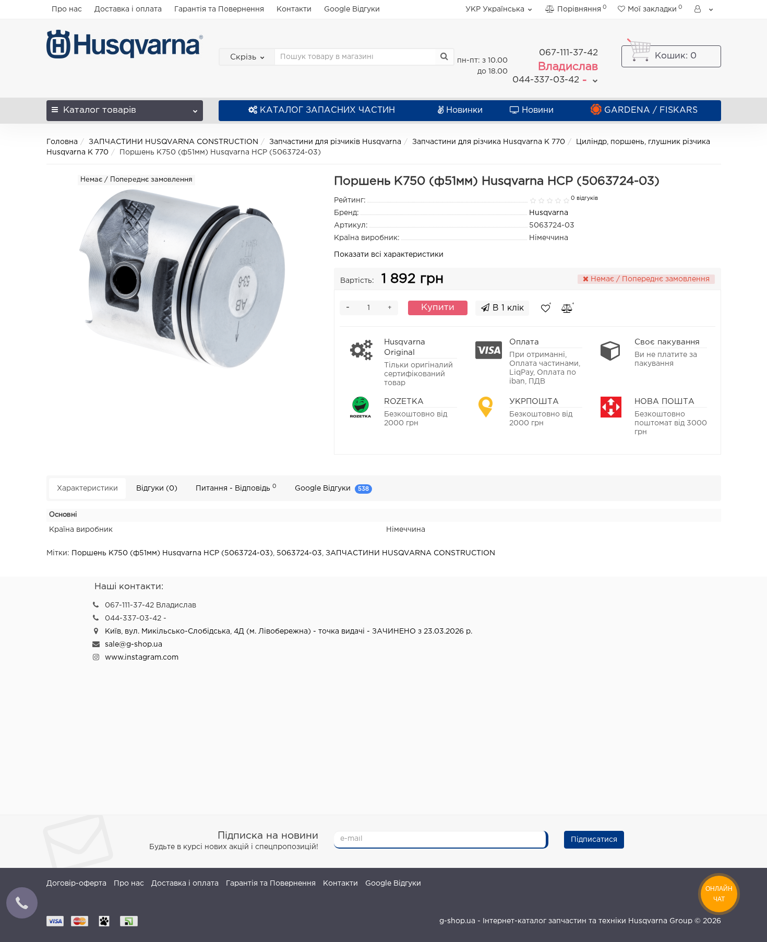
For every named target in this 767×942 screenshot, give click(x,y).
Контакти (294, 9)
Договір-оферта (76, 883)
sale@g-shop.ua (133, 644)
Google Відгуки (352, 9)
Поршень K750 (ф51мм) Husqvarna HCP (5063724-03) (172, 553)
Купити (437, 308)
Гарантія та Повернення (219, 9)
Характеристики (87, 488)
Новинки (464, 110)
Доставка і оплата (128, 9)
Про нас (67, 9)
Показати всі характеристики (389, 255)
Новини (538, 110)
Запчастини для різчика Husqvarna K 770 (488, 142)
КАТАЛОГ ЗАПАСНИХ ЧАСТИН (327, 110)
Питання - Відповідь (236, 488)
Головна (62, 142)
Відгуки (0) (156, 488)
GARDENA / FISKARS (651, 110)
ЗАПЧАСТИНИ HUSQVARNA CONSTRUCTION (173, 142)
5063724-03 (299, 553)
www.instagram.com (141, 657)
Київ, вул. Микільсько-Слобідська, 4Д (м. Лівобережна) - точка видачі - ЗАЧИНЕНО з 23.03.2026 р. (288, 631)
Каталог (99, 110)
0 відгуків (584, 198)
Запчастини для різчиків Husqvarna (335, 142)
